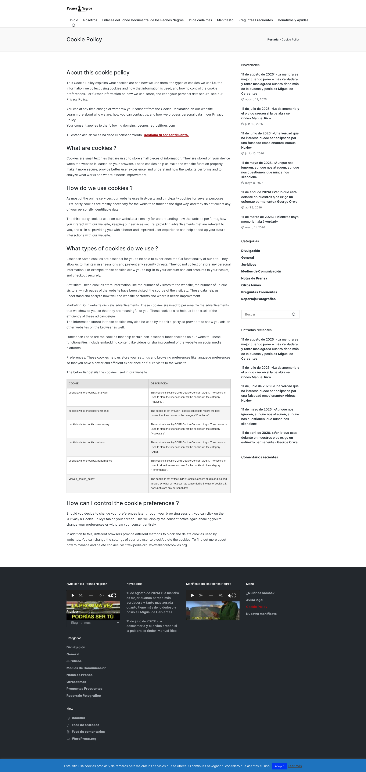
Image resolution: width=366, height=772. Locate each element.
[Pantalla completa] (114, 595)
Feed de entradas (85, 725)
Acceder (78, 718)
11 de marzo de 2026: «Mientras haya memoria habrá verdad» (270, 219)
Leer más (295, 766)
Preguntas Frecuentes (259, 292)
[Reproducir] (73, 595)
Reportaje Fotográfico (258, 299)
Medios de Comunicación (261, 271)
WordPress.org (84, 739)
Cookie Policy (256, 607)
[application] (93, 595)
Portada (273, 39)
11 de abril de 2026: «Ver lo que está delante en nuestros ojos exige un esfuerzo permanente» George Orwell (270, 197)
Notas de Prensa (254, 278)
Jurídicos (248, 264)
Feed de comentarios (88, 732)
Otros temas (251, 285)
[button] (293, 314)
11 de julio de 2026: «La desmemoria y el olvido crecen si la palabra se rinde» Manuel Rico (270, 113)
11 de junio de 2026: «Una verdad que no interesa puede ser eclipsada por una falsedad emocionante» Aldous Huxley (270, 140)
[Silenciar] (110, 595)
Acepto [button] (279, 766)
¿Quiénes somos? (260, 593)
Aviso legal (254, 600)
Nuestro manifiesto (261, 614)
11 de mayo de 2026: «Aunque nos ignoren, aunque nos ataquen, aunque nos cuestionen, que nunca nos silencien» (270, 170)
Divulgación (250, 251)
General (247, 257)
